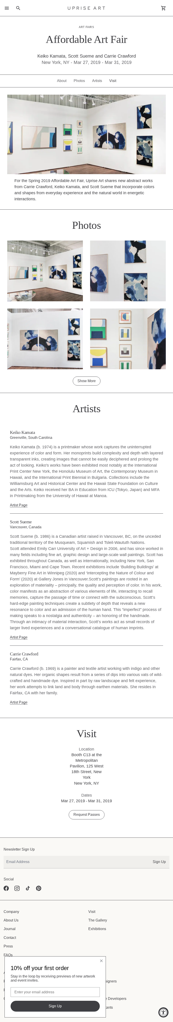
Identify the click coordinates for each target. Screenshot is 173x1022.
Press (8, 922)
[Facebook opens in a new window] (6, 864)
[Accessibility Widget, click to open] (163, 1012)
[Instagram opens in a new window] (17, 864)
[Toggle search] (18, 8)
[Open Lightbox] (45, 264)
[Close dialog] (101, 961)
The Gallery (97, 896)
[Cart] (163, 8)
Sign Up (160, 837)
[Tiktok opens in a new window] (28, 864)
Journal (9, 904)
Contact (10, 913)
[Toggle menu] (7, 8)
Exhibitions (96, 904)
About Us (11, 896)
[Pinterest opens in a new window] (38, 864)
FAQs (8, 930)
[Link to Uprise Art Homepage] (86, 8)
